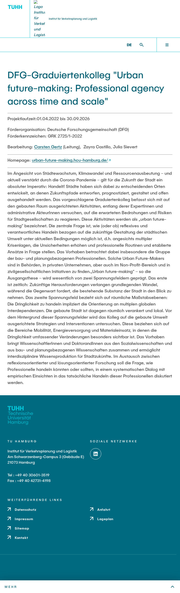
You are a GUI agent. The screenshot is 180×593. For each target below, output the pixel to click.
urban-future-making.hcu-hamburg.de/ (70, 160)
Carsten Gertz (48, 146)
